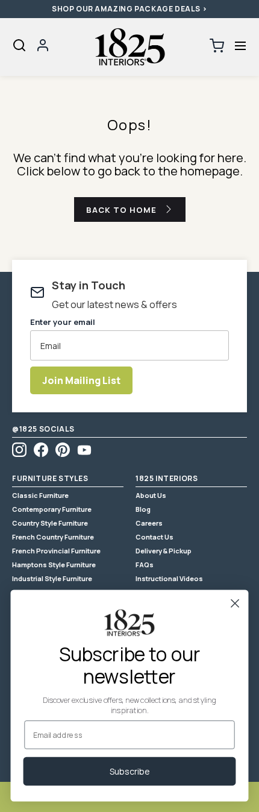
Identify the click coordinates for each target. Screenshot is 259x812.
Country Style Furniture (50, 522)
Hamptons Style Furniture (54, 564)
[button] (240, 46)
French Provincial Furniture (56, 550)
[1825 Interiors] (129, 47)
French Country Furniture (53, 536)
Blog (143, 509)
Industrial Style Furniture (52, 578)
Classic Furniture (40, 495)
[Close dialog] (235, 603)
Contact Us (154, 536)
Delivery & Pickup (164, 550)
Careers (149, 522)
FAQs (145, 564)
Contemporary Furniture (52, 509)
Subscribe (130, 771)
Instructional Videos (169, 578)
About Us (151, 495)
